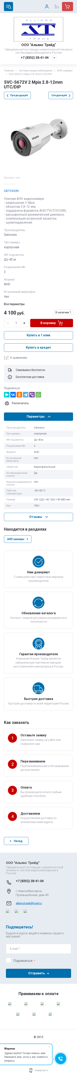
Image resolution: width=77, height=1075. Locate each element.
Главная (9, 70)
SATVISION (11, 191)
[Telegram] (25, 394)
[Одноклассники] (19, 394)
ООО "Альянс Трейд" (38, 45)
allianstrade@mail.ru (29, 903)
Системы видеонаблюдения (35, 70)
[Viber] (32, 394)
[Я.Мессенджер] (6, 394)
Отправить (36, 973)
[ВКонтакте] (13, 394)
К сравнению (18, 357)
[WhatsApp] (38, 394)
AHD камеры (65, 70)
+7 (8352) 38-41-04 (35, 58)
